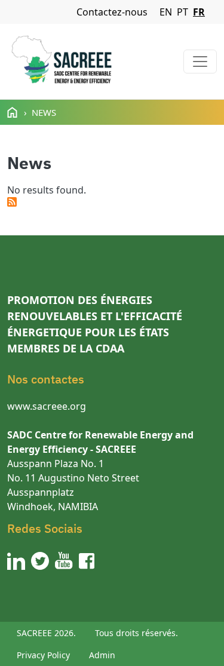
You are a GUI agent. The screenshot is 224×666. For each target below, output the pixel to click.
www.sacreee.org (46, 406)
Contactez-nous (112, 12)
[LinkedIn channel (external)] (16, 561)
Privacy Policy (43, 655)
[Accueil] (61, 61)
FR (199, 12)
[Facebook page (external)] (86, 561)
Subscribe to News (12, 202)
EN (165, 12)
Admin (102, 655)
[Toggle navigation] (200, 61)
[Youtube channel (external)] (64, 561)
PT (182, 12)
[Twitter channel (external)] (40, 561)
